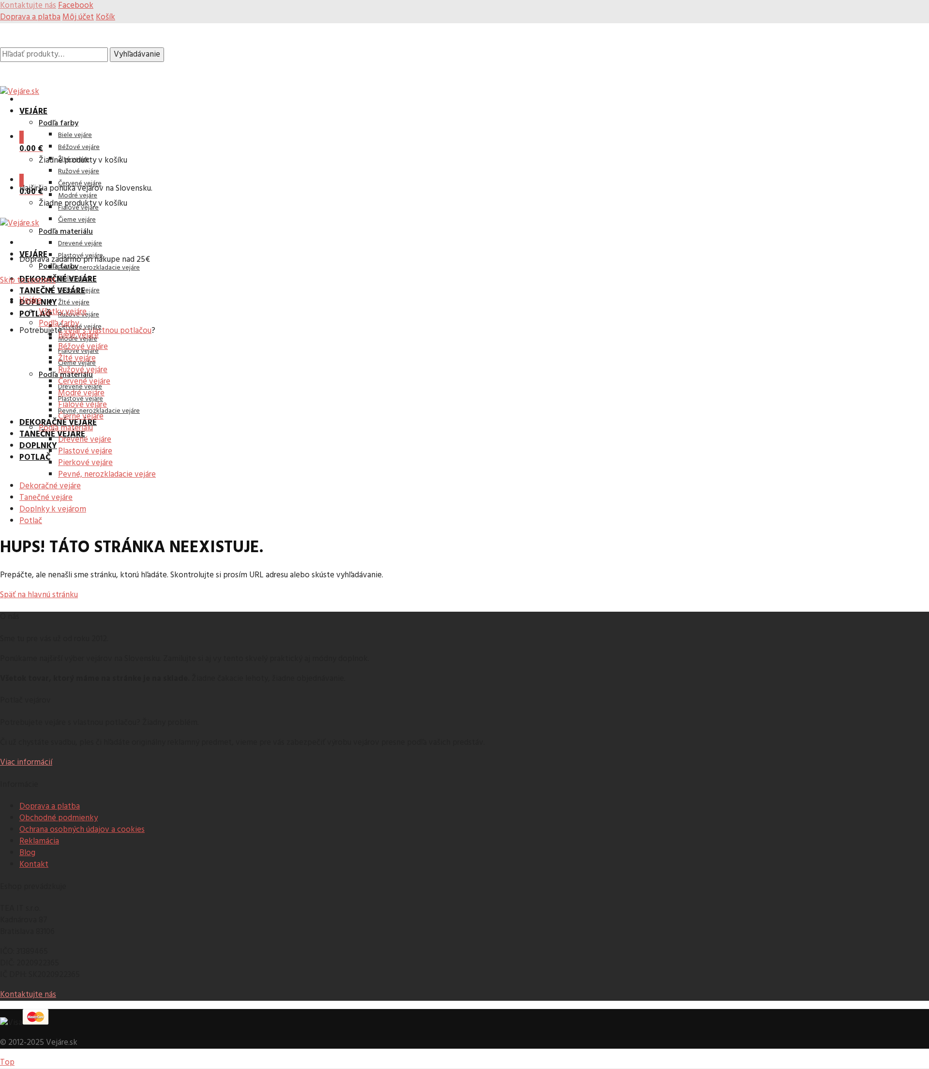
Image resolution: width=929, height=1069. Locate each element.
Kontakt (33, 864)
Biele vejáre (75, 135)
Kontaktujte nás (28, 994)
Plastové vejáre (80, 255)
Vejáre (33, 111)
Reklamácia (39, 841)
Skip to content (28, 280)
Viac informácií (26, 762)
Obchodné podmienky (58, 818)
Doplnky (38, 445)
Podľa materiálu (66, 232)
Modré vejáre (77, 195)
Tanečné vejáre (52, 291)
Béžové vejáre (79, 147)
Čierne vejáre (77, 220)
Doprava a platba (30, 17)
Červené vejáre (80, 183)
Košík (105, 17)
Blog (27, 852)
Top (7, 1062)
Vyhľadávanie (137, 54)
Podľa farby (58, 123)
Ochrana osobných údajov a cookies (82, 829)
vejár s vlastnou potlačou (107, 330)
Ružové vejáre (78, 171)
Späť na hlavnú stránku (39, 595)
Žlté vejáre (74, 302)
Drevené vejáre (80, 243)
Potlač (34, 314)
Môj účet (78, 17)
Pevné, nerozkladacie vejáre (99, 267)
